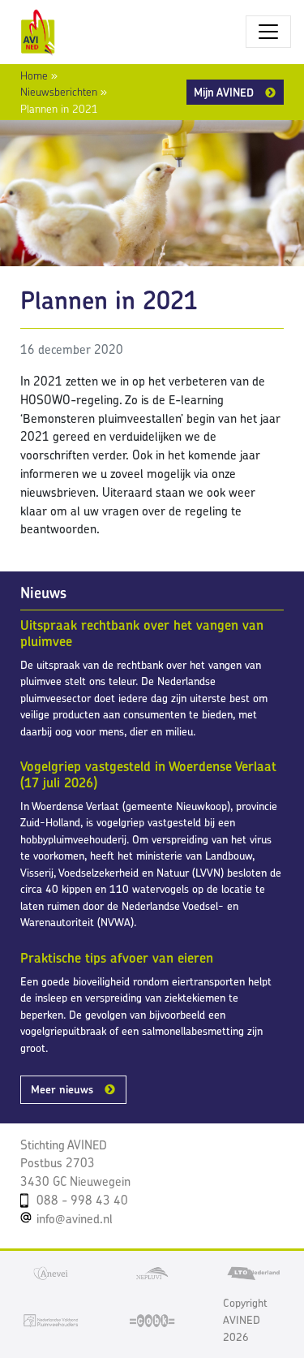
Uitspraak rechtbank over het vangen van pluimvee (141, 633)
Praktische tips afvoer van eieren (116, 958)
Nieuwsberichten (58, 91)
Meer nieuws (62, 1089)
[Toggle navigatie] (268, 31)
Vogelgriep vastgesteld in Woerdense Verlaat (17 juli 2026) (148, 774)
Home (34, 75)
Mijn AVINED (224, 92)
